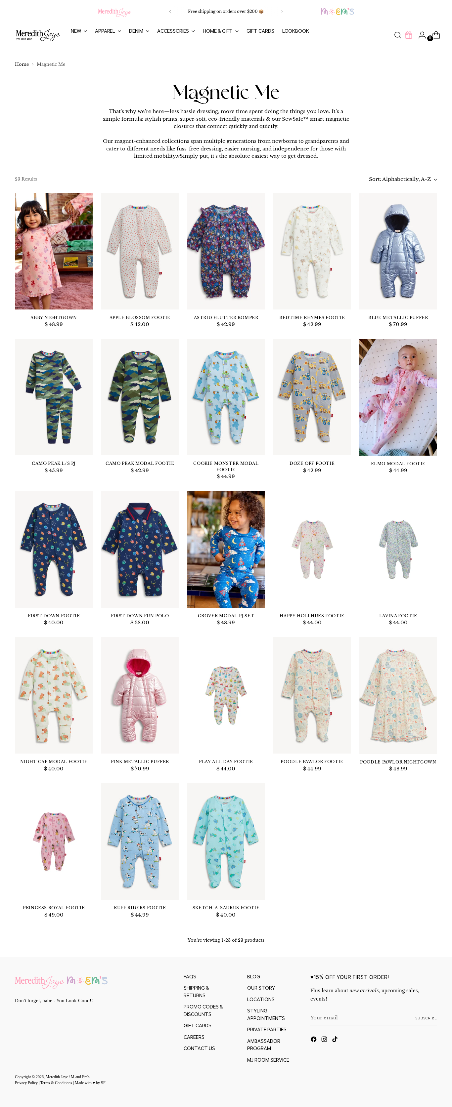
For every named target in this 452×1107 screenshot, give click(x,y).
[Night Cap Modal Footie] (54, 695)
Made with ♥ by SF (90, 1083)
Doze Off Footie (312, 463)
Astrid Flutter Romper (226, 317)
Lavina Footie (398, 615)
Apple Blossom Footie (140, 317)
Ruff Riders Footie (140, 907)
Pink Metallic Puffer (140, 761)
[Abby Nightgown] (54, 251)
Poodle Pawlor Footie (312, 761)
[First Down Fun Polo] (140, 549)
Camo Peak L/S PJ (54, 463)
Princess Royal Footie (54, 907)
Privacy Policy (27, 1083)
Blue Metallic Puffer (398, 317)
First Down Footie (54, 615)
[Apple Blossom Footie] (140, 251)
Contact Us (199, 1048)
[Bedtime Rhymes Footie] (312, 251)
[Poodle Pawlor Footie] (312, 695)
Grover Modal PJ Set (226, 615)
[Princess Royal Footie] (54, 841)
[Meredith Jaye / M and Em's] (38, 35)
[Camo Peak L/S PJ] (54, 397)
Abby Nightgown (53, 317)
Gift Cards (197, 1025)
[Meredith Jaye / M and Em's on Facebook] (314, 1040)
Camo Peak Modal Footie (140, 463)
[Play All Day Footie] (226, 695)
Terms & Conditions (56, 1083)
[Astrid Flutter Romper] (226, 251)
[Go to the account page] (419, 35)
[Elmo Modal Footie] (398, 397)
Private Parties (267, 1029)
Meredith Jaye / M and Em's (68, 1077)
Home (22, 64)
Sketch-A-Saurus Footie (226, 907)
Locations (261, 999)
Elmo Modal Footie (398, 463)
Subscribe (426, 1017)
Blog (253, 976)
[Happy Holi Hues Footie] (312, 549)
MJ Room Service (268, 1060)
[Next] (282, 11)
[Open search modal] (397, 35)
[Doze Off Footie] (312, 397)
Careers (194, 1037)
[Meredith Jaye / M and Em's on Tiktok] (335, 1040)
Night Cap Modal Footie (54, 761)
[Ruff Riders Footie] (140, 841)
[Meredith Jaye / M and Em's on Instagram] (325, 1040)
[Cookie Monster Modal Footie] (226, 397)
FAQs (190, 976)
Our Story (261, 988)
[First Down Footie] (54, 549)
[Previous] (170, 11)
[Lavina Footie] (398, 549)
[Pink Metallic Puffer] (140, 695)
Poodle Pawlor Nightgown (398, 761)
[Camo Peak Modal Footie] (140, 397)
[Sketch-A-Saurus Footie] (226, 841)
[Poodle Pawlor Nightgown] (398, 695)
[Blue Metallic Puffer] (398, 251)
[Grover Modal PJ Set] (226, 549)
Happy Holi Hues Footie (312, 615)
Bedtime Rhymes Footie (312, 317)
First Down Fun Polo (140, 615)
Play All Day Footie (226, 761)
